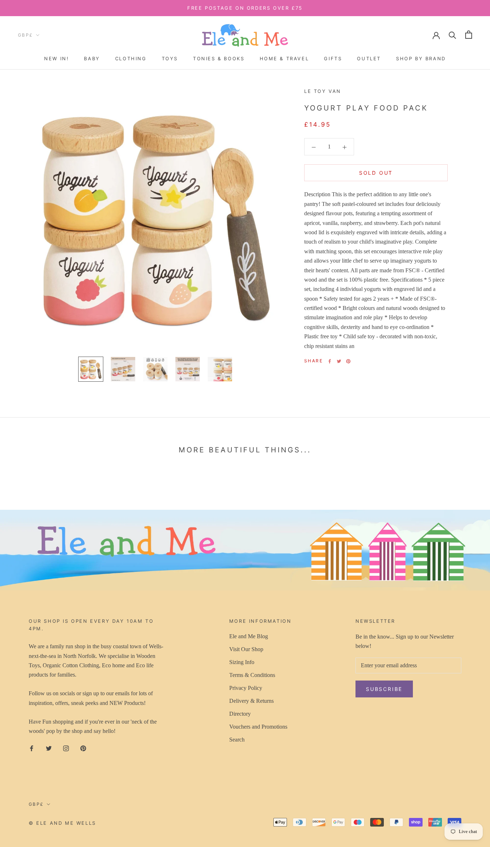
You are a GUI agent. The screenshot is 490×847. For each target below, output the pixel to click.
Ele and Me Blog (248, 636)
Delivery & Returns (251, 701)
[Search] (452, 34)
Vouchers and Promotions (258, 727)
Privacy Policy (245, 688)
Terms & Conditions (252, 675)
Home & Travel (284, 58)
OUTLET (369, 58)
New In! (56, 58)
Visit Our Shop (246, 649)
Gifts (333, 58)
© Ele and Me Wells (62, 823)
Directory (240, 714)
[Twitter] (339, 361)
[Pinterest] (348, 361)
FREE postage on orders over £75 (245, 8)
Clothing (131, 58)
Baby (92, 58)
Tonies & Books (218, 58)
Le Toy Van (322, 91)
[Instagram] (66, 747)
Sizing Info (241, 662)
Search (237, 740)
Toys (170, 58)
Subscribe (384, 689)
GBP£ (25, 35)
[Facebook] (330, 361)
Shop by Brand (421, 58)
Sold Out (376, 173)
